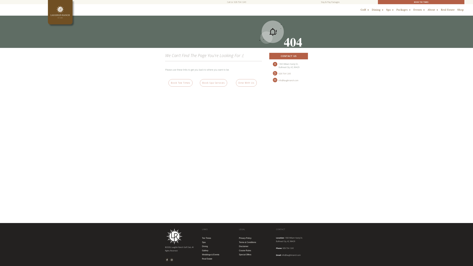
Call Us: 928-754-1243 (236, 2)
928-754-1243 (285, 73)
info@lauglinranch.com (288, 80)
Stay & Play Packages (330, 2)
